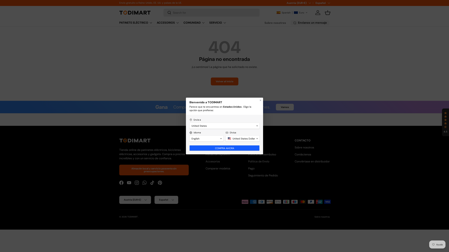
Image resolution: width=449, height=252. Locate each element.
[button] (224, 126)
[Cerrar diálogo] (260, 100)
